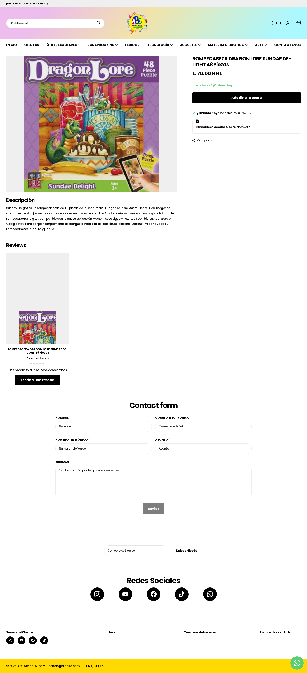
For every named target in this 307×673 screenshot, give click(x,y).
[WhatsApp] (210, 594)
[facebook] (153, 594)
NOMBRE (62, 418)
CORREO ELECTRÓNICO (173, 418)
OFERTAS (31, 45)
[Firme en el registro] (288, 23)
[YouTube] (125, 594)
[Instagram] (97, 594)
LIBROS (131, 45)
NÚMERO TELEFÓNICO (72, 439)
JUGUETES (188, 45)
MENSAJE (63, 462)
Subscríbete (187, 550)
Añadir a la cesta (246, 97)
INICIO (11, 45)
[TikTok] (182, 594)
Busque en (98, 23)
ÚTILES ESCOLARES (62, 45)
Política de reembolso (276, 632)
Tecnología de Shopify (63, 666)
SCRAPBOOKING (101, 45)
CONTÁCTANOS (287, 45)
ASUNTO (162, 439)
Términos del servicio (200, 632)
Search (113, 632)
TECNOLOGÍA (158, 45)
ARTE (259, 45)
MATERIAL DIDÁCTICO (226, 45)
